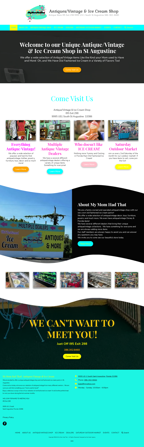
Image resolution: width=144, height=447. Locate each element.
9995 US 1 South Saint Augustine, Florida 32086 (97, 376)
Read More (85, 243)
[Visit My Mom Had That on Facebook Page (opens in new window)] (5, 424)
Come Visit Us (72, 69)
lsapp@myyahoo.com (86, 384)
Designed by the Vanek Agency (87, 437)
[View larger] (123, 130)
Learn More (21, 169)
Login (72, 441)
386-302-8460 (90, 380)
